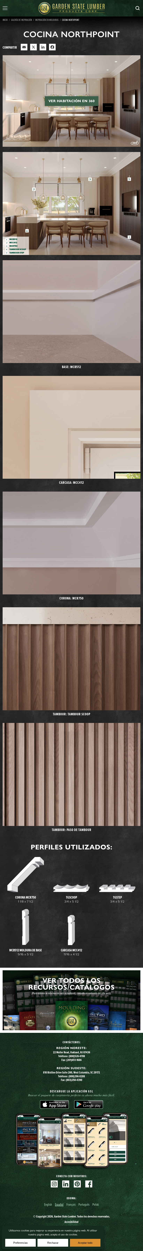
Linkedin (65, 1183)
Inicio (5, 20)
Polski (95, 1204)
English (48, 1204)
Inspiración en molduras (47, 20)
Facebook (88, 1183)
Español (59, 1204)
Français (71, 1204)
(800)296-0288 (77, 1076)
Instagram (54, 1183)
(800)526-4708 (77, 1056)
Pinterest (77, 1183)
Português (83, 1204)
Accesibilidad (71, 1222)
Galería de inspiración (21, 20)
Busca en (137, 8)
